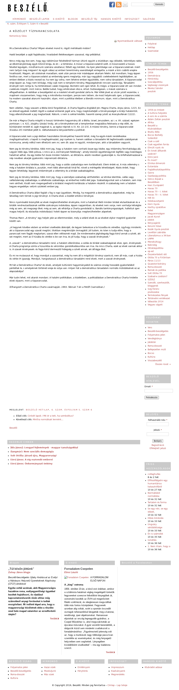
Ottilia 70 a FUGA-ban (159, 257)
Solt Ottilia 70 (155, 273)
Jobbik (151, 220)
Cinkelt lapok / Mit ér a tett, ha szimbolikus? (51, 416)
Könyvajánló (154, 223)
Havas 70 (152, 188)
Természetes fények (158, 295)
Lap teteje (122, 685)
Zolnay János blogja (19, 572)
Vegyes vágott (155, 304)
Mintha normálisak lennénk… (48, 419)
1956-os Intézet (156, 110)
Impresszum (117, 667)
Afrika (151, 122)
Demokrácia (154, 76)
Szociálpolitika (155, 82)
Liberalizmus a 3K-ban (159, 235)
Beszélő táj (89, 19)
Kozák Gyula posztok (158, 229)
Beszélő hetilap (37, 410)
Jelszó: (158, 430)
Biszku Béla (153, 132)
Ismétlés (152, 540)
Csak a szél (153, 141)
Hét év (151, 198)
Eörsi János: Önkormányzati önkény (31, 463)
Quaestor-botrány (157, 264)
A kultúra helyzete (157, 113)
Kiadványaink (118, 671)
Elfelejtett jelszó (158, 448)
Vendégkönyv (155, 338)
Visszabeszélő (155, 360)
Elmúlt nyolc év (156, 147)
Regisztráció (158, 445)
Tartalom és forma (157, 502)
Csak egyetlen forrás (158, 144)
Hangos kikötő (111, 19)
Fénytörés (83, 671)
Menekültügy (154, 242)
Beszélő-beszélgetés (158, 69)
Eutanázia (153, 166)
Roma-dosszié (155, 267)
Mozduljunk (50, 671)
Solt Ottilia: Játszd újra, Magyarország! (33, 455)
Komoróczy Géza (18, 36)
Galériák (149, 19)
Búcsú (151, 353)
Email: (149, 386)
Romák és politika (157, 270)
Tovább (53, 618)
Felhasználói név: (157, 420)
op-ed (151, 251)
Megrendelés (117, 674)
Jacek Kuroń (154, 217)
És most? (152, 160)
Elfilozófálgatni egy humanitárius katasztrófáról (157, 483)
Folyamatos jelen (156, 335)
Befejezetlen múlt (157, 349)
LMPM (151, 239)
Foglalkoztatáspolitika (159, 169)
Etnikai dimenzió (156, 163)
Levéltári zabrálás (157, 232)
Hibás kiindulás (155, 518)
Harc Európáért (156, 185)
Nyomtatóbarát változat (129, 41)
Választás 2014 (155, 301)
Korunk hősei (154, 226)
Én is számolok (155, 534)
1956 (150, 72)
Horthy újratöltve (157, 207)
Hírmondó (19, 19)
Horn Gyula (153, 204)
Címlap (111, 685)
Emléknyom (84, 667)
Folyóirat (152, 44)
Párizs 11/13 (154, 260)
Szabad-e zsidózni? (157, 276)
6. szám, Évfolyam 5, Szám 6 (22, 24)
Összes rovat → (163, 364)
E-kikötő (59, 19)
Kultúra (151, 357)
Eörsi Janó (153, 157)
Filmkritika (153, 79)
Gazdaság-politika (157, 176)
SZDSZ (151, 279)
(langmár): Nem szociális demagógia (32, 451)
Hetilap (151, 47)
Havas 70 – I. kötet (157, 191)
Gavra (151, 173)
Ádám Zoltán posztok (159, 119)
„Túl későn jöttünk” (21, 568)
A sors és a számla (157, 116)
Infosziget (132, 19)
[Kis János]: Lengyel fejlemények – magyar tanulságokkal (44, 447)
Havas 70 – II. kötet (158, 195)
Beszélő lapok (40, 19)
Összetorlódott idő (157, 254)
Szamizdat (153, 51)
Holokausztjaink (156, 201)
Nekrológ (152, 245)
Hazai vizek (50, 667)
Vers (150, 327)
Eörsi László (71, 572)
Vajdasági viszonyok (158, 85)
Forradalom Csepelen (78, 568)
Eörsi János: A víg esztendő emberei (31, 459)
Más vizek (49, 674)
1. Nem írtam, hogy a (159, 546)
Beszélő (44, 24)
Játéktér (152, 342)
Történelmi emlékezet (159, 298)
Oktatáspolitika (155, 248)
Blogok (73, 19)
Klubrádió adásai (153, 667)
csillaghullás (154, 474)
